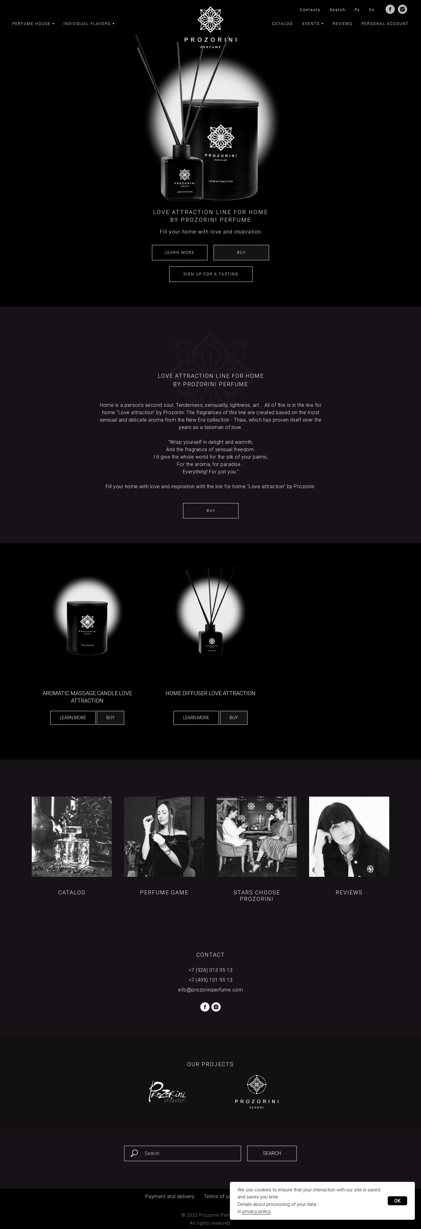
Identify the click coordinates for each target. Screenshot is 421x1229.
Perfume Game (164, 892)
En (372, 10)
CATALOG (72, 892)
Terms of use (219, 1196)
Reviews (342, 24)
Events (311, 24)
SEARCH (272, 1153)
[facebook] (390, 9)
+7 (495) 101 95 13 (211, 980)
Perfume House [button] (31, 24)
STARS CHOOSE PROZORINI (257, 895)
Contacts (310, 10)
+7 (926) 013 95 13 (211, 970)
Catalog (282, 24)
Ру (357, 10)
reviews (349, 892)
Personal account (385, 24)
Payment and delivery (170, 1196)
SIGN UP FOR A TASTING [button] (211, 274)
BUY (241, 252)
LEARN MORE (179, 252)
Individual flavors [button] (87, 24)
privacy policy (256, 1211)
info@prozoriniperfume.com (210, 990)
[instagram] (402, 9)
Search (337, 10)
